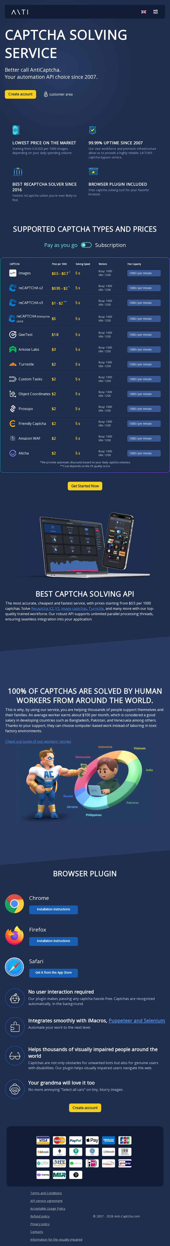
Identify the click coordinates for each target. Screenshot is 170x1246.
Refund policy (40, 1216)
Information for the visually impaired (56, 1239)
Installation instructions (53, 909)
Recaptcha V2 (42, 608)
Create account (20, 94)
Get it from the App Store (53, 972)
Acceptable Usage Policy (47, 1208)
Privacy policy (40, 1224)
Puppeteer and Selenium (137, 1020)
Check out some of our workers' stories (38, 741)
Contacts (36, 1232)
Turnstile (96, 608)
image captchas (74, 608)
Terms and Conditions (46, 1193)
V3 (57, 608)
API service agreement (46, 1201)
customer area (61, 94)
